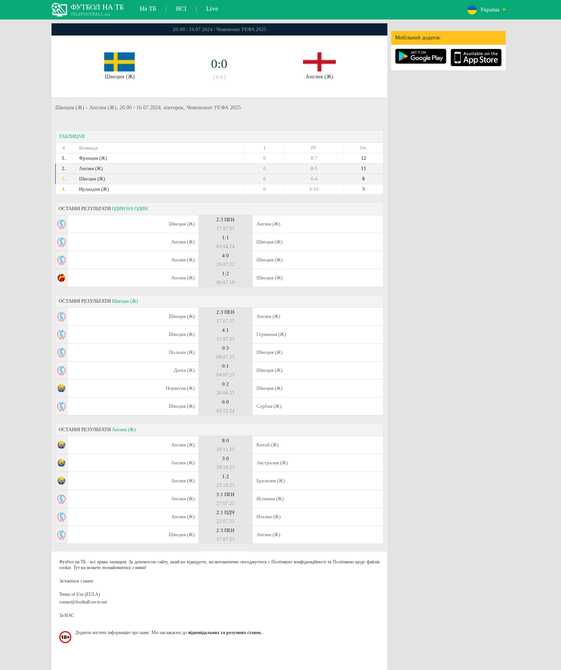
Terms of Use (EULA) (79, 594)
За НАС (66, 615)
